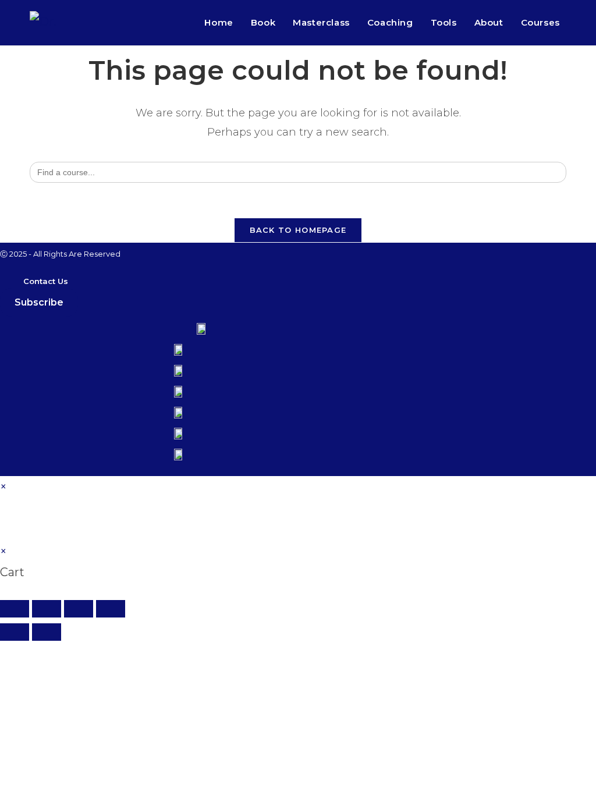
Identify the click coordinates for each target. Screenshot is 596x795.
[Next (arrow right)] (46, 632)
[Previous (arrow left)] (14, 632)
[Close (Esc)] (110, 608)
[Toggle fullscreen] (46, 608)
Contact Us (45, 281)
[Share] (78, 608)
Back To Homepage (298, 230)
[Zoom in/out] (14, 608)
